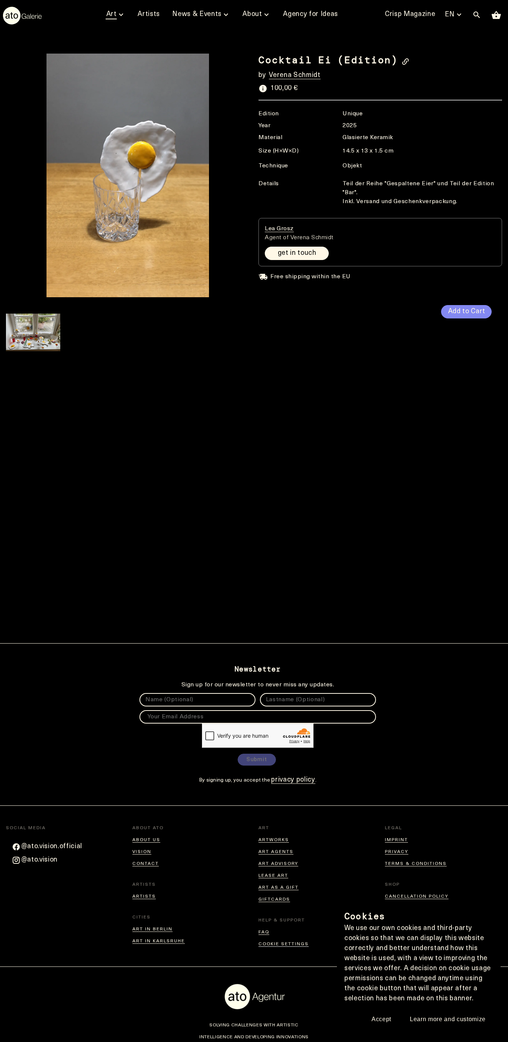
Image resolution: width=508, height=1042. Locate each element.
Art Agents (275, 852)
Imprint (396, 840)
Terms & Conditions (416, 864)
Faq (263, 932)
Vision (141, 852)
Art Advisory (278, 864)
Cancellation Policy (416, 896)
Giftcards (274, 899)
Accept (381, 1019)
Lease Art (273, 875)
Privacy (396, 852)
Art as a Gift (278, 887)
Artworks (273, 840)
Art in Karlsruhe (158, 941)
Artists (144, 896)
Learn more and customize (448, 1019)
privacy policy (293, 780)
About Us (146, 840)
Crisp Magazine (410, 14)
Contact (145, 864)
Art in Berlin (152, 929)
